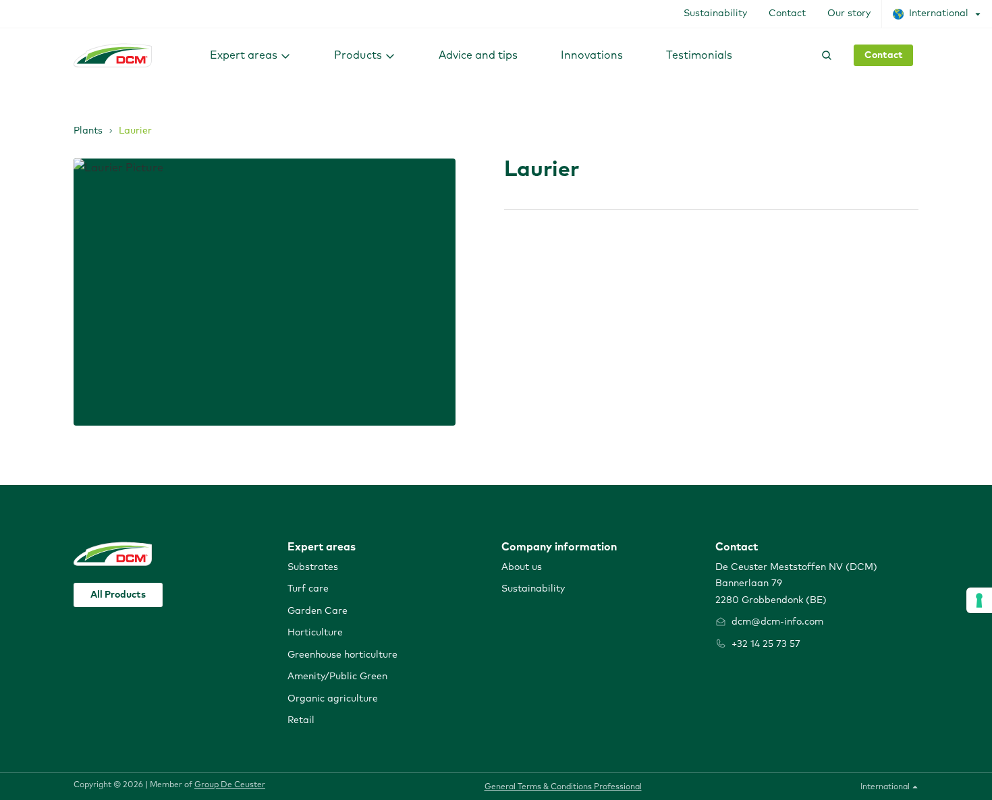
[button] (250, 55)
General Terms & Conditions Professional (563, 787)
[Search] (824, 55)
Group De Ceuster (229, 785)
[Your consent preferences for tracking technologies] (979, 600)
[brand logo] (113, 55)
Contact (883, 55)
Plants (88, 131)
